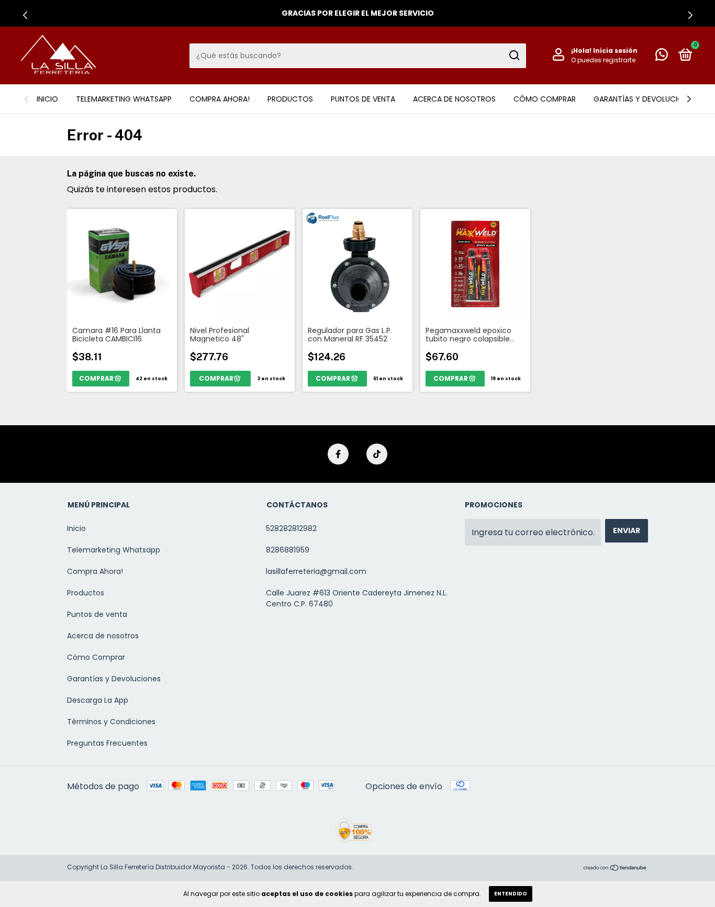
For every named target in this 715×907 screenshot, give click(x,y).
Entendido (510, 894)
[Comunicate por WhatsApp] (661, 56)
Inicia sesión (615, 50)
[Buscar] (513, 55)
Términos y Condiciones (111, 721)
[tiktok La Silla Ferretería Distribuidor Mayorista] (376, 454)
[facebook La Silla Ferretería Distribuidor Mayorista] (338, 454)
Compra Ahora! (219, 99)
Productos (290, 99)
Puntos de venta (363, 99)
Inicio (47, 99)
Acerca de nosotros (454, 99)
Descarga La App (97, 700)
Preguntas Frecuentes (107, 743)
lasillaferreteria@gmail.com (316, 571)
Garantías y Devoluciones (645, 99)
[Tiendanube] (615, 868)
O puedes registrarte (603, 60)
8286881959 (287, 550)
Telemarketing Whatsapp (124, 99)
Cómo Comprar (544, 99)
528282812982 (291, 528)
